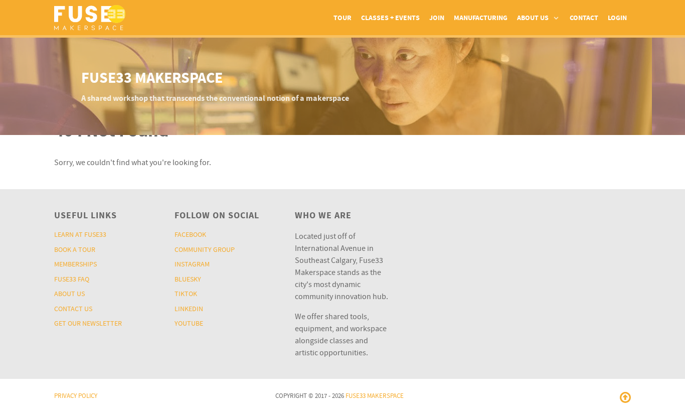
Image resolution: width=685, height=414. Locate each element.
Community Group (205, 249)
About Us (69, 294)
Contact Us (73, 309)
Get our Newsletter (88, 323)
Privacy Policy (75, 395)
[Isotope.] (89, 17)
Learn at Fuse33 (80, 234)
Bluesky (188, 279)
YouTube (189, 323)
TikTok (186, 294)
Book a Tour (74, 249)
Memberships (75, 264)
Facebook (190, 234)
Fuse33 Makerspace (375, 395)
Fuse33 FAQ (71, 279)
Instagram (192, 264)
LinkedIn (189, 309)
